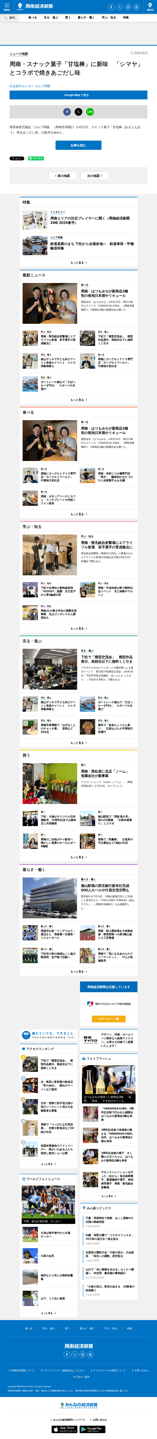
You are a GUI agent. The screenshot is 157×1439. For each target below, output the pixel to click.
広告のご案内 (83, 1376)
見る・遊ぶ (51, 17)
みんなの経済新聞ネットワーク (78, 1405)
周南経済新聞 (35, 7)
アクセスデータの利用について (109, 1370)
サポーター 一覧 (108, 1018)
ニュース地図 (19, 54)
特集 (126, 17)
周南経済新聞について (22, 1370)
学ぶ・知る (109, 17)
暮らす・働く (86, 17)
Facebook (111, 7)
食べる (32, 17)
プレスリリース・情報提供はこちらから (64, 1370)
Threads (136, 7)
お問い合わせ (141, 1370)
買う (68, 17)
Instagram (128, 7)
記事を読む (78, 145)
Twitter (119, 7)
